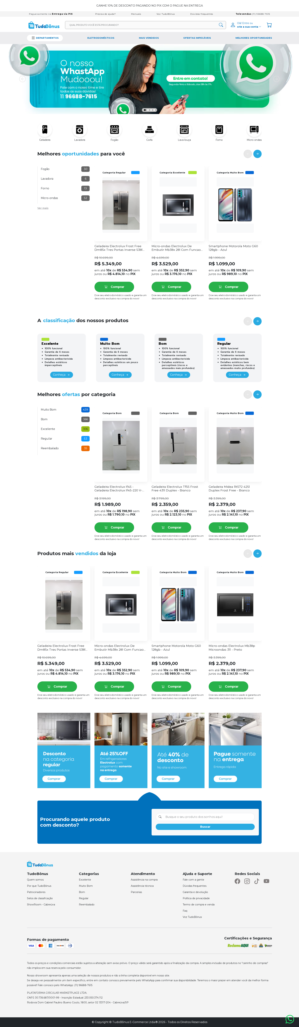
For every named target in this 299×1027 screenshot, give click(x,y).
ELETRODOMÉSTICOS (100, 38)
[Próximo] (257, 154)
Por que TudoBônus (39, 885)
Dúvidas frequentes (201, 14)
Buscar (205, 826)
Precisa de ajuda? (105, 14)
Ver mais (42, 208)
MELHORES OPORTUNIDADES (253, 38)
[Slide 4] (154, 110)
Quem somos (35, 879)
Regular (83, 898)
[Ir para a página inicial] (44, 24)
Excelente (85, 879)
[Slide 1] (145, 110)
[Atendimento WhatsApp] (291, 1019)
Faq (185, 910)
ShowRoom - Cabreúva (41, 904)
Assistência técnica (142, 885)
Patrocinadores (36, 892)
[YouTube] (266, 881)
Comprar (117, 287)
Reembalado (86, 904)
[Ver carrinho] (269, 25)
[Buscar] (221, 25)
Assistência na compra (144, 879)
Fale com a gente (193, 879)
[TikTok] (257, 881)
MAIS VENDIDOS (149, 38)
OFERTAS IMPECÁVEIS (197, 38)
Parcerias (136, 892)
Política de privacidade (196, 898)
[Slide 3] (151, 110)
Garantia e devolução (195, 892)
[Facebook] (237, 881)
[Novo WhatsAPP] (149, 79)
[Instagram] (247, 881)
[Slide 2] (148, 110)
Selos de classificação (40, 898)
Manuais (136, 14)
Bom (82, 892)
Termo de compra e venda (199, 904)
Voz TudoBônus (166, 14)
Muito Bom (86, 885)
